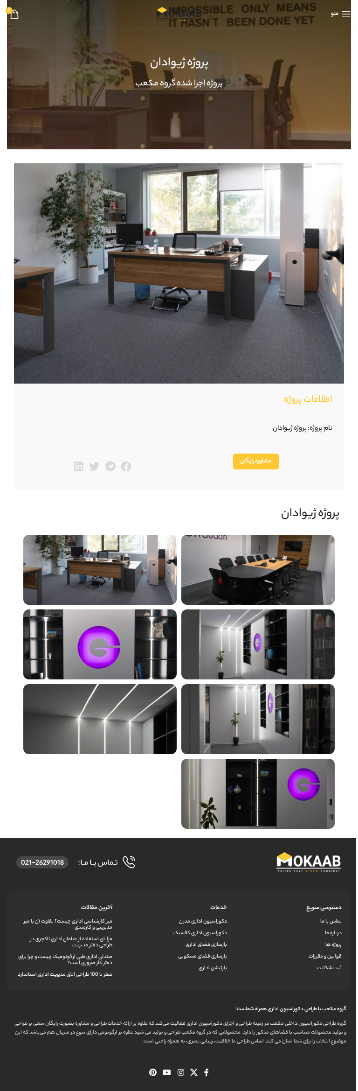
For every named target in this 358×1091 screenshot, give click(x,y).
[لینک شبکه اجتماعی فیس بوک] (206, 1074)
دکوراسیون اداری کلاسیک (200, 933)
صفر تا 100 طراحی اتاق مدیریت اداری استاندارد (65, 975)
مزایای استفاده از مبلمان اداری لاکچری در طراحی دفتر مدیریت (71, 942)
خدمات (218, 908)
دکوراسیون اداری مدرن (203, 921)
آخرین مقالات (96, 908)
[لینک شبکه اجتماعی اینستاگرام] (180, 1074)
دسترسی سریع (324, 908)
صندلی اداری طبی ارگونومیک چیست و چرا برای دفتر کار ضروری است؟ (65, 960)
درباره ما (333, 933)
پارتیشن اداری (213, 968)
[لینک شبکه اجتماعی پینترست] (152, 1074)
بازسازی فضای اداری (206, 945)
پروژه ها (333, 945)
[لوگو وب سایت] (179, 14)
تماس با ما (331, 921)
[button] (126, 467)
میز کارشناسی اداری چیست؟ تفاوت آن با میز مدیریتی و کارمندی (68, 924)
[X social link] (193, 1074)
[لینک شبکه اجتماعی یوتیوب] (167, 1074)
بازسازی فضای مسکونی (202, 956)
